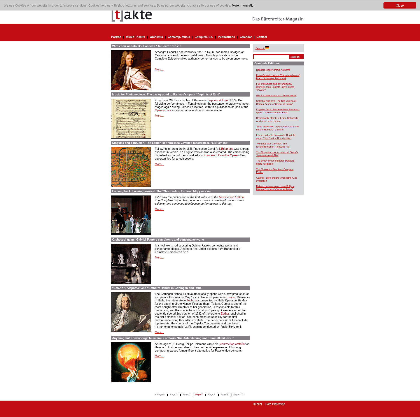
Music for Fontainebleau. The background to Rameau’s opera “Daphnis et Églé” (166, 94)
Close (400, 5)
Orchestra (156, 37)
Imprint (257, 404)
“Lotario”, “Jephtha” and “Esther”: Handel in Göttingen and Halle (156, 288)
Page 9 (224, 394)
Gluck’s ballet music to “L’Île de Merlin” (276, 95)
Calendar (246, 37)
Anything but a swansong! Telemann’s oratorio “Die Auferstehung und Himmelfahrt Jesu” (173, 338)
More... (159, 69)
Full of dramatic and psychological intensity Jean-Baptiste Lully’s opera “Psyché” (275, 87)
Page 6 (186, 394)
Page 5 (173, 394)
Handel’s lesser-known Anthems (273, 70)
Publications (226, 37)
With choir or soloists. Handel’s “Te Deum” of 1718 (146, 46)
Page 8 (211, 394)
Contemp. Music (179, 37)
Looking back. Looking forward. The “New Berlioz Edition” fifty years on (161, 191)
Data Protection (275, 404)
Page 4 (161, 394)
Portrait (116, 37)
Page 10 (237, 394)
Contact (262, 37)
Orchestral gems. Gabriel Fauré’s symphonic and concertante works (158, 239)
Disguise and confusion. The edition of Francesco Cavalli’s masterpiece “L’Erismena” (170, 142)
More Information (243, 5)
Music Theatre (135, 37)
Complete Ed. (204, 37)
